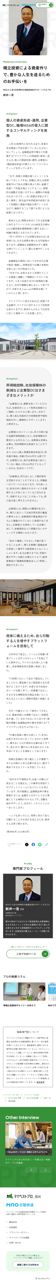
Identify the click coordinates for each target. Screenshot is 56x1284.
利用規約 (13, 1227)
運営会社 (13, 1222)
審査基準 (40, 1082)
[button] (31, 1170)
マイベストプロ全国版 (19, 1237)
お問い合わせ (15, 1242)
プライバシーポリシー (19, 1232)
